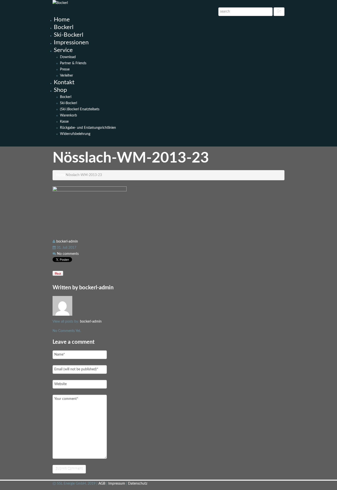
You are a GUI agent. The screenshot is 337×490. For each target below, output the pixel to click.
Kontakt (64, 82)
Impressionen (71, 43)
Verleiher (66, 75)
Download (68, 57)
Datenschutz (137, 483)
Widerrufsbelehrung (75, 134)
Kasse (64, 121)
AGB (102, 483)
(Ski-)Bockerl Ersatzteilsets (79, 109)
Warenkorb (68, 115)
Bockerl (64, 27)
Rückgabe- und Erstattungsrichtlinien (88, 128)
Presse (65, 69)
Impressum (117, 483)
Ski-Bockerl (68, 35)
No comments (68, 254)
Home (62, 20)
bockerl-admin (67, 241)
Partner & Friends (73, 63)
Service (63, 50)
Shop (60, 90)
